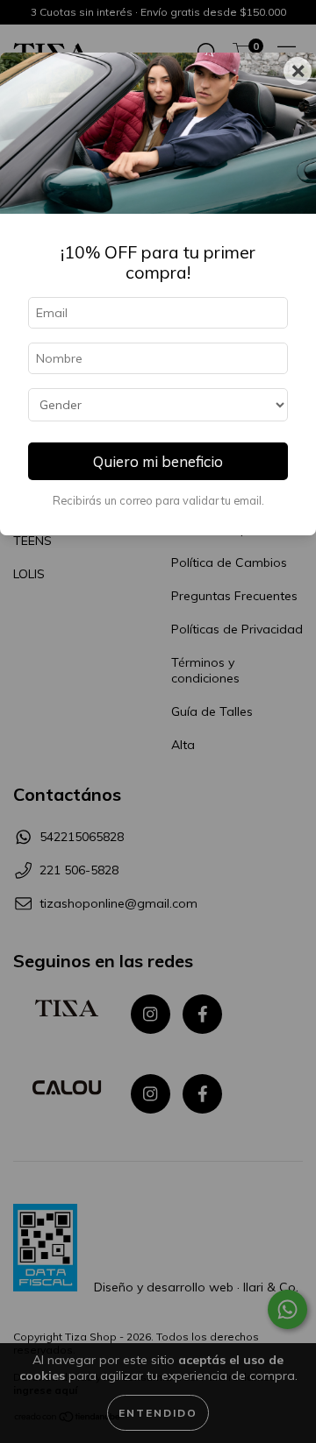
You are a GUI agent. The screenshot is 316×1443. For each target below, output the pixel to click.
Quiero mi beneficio (158, 461)
